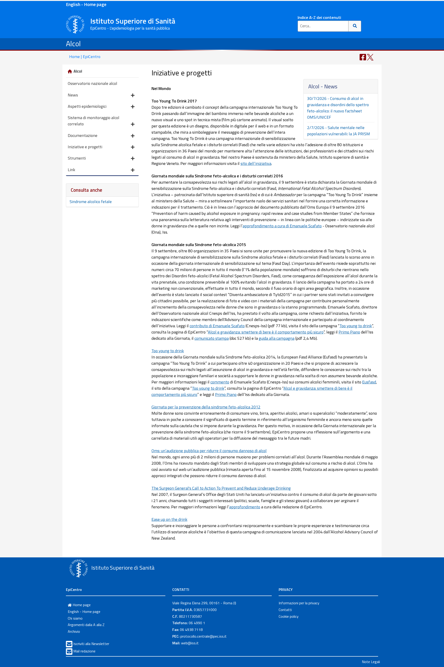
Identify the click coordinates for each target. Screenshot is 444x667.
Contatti (285, 609)
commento (219, 382)
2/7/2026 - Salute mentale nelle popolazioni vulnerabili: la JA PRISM (338, 130)
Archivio (74, 631)
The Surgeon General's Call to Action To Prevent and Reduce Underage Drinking (221, 488)
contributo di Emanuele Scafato (217, 326)
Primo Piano (349, 332)
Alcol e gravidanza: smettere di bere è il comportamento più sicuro (266, 332)
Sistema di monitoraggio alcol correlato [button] (93, 120)
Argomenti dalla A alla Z (86, 624)
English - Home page (86, 4)
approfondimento (244, 507)
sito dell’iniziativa (255, 163)
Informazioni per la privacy (299, 603)
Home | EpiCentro (84, 56)
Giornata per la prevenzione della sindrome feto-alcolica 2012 (205, 407)
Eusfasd (369, 382)
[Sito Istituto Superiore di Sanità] (78, 568)
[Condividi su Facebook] (363, 57)
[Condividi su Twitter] (370, 57)
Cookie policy (289, 616)
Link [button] (71, 170)
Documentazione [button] (82, 135)
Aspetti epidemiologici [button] (87, 106)
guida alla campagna (276, 338)
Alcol (73, 43)
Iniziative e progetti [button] (85, 147)
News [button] (73, 95)
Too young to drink (355, 326)
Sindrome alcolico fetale (91, 201)
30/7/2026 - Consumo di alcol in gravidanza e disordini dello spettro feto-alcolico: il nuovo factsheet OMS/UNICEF (338, 107)
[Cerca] (354, 26)
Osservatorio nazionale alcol (92, 83)
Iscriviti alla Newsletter (91, 643)
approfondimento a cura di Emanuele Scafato (282, 226)
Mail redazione (84, 651)
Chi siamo (75, 618)
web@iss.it (190, 643)
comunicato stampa (211, 338)
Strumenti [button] (77, 158)
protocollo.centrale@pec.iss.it (203, 636)
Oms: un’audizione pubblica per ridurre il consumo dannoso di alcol (209, 451)
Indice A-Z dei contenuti (319, 17)
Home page (81, 605)
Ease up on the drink (169, 519)
